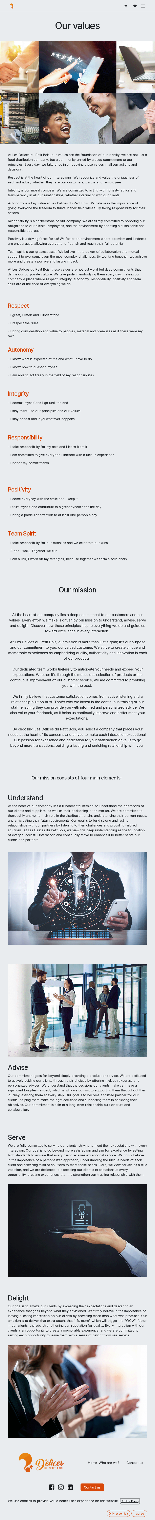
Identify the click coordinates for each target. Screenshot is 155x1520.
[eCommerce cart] (125, 6)
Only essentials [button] (119, 1513)
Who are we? (109, 1463)
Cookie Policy (130, 1501)
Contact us (135, 1463)
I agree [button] (139, 1513)
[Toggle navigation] (143, 6)
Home (92, 1463)
